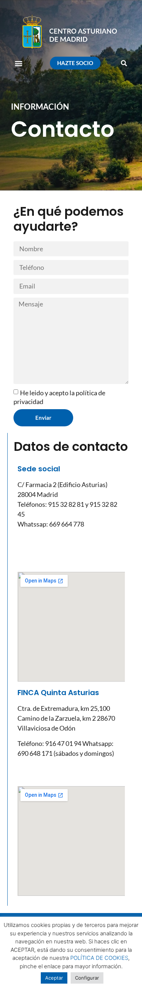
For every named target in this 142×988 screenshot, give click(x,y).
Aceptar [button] (54, 978)
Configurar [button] (87, 978)
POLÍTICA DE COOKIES (99, 957)
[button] (19, 63)
